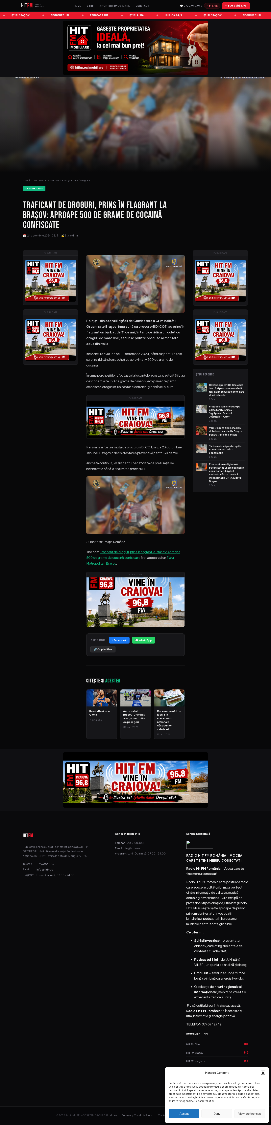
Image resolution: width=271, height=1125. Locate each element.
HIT (28, 835)
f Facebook (119, 640)
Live (78, 5)
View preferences (249, 1113)
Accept (184, 1113)
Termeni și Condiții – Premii (137, 1115)
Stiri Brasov (40, 180)
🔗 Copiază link (103, 649)
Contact (143, 5)
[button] (263, 1073)
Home (113, 1115)
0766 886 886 (45, 864)
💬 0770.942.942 (191, 5)
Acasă (26, 180)
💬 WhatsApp (143, 640)
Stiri (90, 5)
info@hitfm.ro (45, 869)
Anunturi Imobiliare (115, 5)
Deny (216, 1113)
